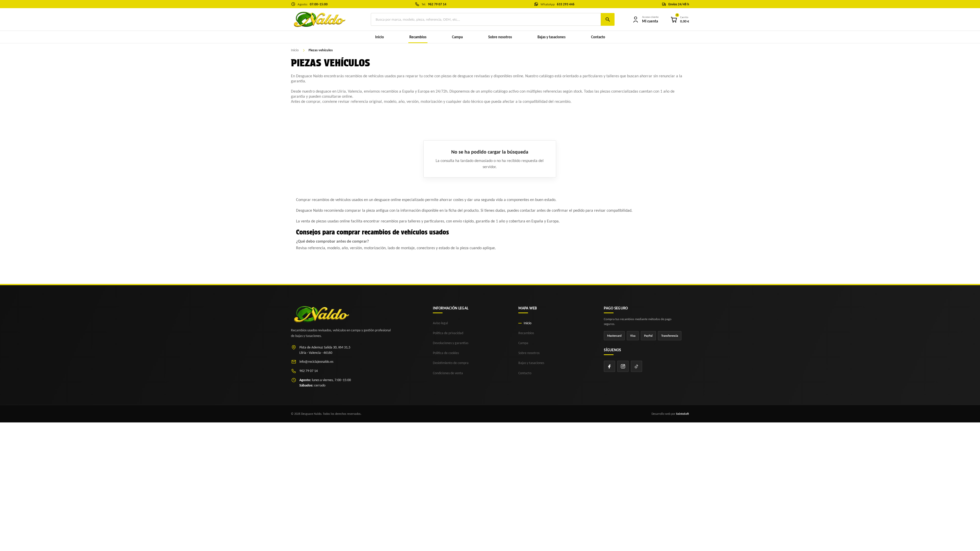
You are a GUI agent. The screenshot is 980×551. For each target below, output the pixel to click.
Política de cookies (446, 353)
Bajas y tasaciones (551, 37)
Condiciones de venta (448, 373)
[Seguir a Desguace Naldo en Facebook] (609, 366)
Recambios (526, 333)
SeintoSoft (682, 414)
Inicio (379, 37)
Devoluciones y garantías (450, 343)
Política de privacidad (448, 333)
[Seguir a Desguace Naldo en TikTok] (636, 366)
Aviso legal (440, 323)
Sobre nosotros (500, 37)
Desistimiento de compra (451, 363)
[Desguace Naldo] (319, 19)
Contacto (598, 37)
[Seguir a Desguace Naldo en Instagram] (623, 366)
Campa (457, 37)
